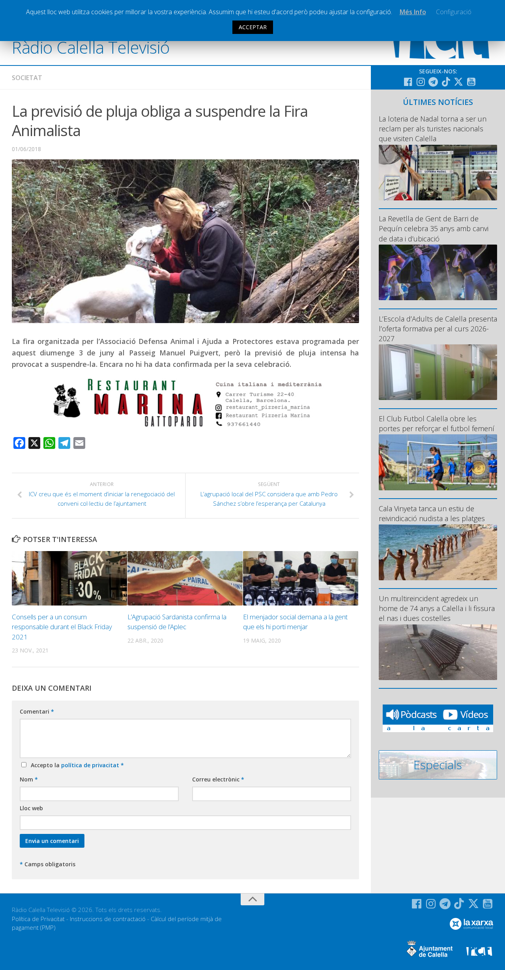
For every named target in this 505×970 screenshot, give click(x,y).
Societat (27, 77)
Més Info (413, 11)
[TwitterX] (458, 81)
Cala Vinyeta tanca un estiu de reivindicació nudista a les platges (432, 513)
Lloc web (31, 808)
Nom (29, 779)
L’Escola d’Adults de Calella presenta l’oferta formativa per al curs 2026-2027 (438, 328)
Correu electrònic (218, 779)
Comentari (37, 711)
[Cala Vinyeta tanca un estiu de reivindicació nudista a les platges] (438, 552)
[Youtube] (471, 81)
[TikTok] (446, 81)
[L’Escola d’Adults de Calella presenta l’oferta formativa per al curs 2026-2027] (438, 372)
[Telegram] (433, 81)
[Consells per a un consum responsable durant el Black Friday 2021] (69, 578)
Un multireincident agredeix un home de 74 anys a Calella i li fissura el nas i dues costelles (437, 608)
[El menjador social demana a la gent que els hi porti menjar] (300, 578)
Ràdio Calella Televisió (91, 47)
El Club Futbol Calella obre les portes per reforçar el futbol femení (436, 423)
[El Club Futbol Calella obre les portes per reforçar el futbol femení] (438, 462)
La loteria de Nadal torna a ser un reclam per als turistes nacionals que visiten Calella (432, 128)
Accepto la (76, 765)
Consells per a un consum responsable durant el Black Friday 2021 (62, 626)
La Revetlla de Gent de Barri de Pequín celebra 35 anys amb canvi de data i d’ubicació (433, 228)
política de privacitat (91, 765)
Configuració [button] (453, 11)
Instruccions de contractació (108, 919)
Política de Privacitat (38, 919)
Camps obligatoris (47, 864)
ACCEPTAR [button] (253, 27)
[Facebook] (408, 81)
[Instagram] (420, 81)
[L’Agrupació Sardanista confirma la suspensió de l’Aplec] (185, 578)
